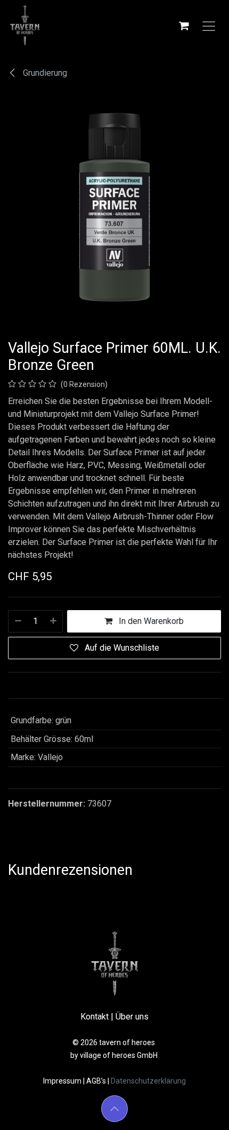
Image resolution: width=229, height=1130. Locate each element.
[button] (114, 1108)
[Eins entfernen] (18, 621)
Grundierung (44, 73)
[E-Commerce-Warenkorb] (184, 25)
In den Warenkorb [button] (150, 621)
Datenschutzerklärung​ (148, 1081)
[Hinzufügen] (54, 621)
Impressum (63, 1081)
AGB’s (96, 1081)
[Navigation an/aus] (209, 25)
